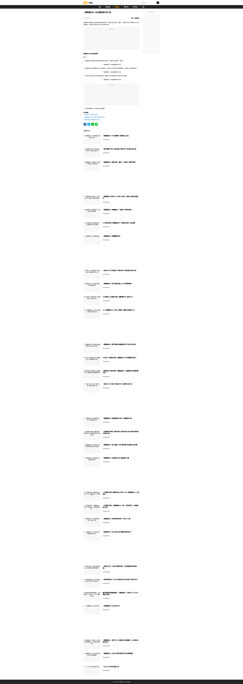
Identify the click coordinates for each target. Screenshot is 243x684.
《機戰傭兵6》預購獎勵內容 (111, 236)
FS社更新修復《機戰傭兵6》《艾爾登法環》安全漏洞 (119, 223)
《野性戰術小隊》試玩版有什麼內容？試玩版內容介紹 (119, 149)
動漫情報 (108, 7)
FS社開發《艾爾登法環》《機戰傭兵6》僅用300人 (118, 297)
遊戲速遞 (117, 7)
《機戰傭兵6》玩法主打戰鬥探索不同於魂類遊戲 (118, 653)
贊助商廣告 (111, 29)
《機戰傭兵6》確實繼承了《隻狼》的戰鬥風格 (117, 209)
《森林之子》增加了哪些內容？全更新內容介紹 (117, 384)
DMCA (125, 681)
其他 (143, 7)
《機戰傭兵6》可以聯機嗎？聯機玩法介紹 (116, 136)
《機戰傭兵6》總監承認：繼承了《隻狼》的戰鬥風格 (119, 162)
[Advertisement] (151, 32)
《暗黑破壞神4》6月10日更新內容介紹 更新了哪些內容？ (120, 579)
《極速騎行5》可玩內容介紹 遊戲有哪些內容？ (117, 532)
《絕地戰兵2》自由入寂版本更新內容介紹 (94, 117)
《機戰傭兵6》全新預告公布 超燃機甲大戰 (116, 458)
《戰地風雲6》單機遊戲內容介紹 (92, 119)
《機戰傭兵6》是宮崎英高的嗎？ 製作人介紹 (116, 518)
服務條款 (121, 681)
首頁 (100, 7)
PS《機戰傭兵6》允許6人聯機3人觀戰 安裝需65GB (119, 310)
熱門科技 (135, 7)
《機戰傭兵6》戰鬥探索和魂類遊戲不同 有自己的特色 (119, 344)
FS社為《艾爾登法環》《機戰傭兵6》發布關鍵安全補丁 (120, 357)
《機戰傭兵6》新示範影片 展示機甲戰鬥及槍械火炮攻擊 (120, 445)
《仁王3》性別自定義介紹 (111, 666)
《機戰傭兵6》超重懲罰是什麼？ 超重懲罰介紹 (117, 418)
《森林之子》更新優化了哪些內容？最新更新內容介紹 (119, 270)
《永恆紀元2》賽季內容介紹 (91, 114)
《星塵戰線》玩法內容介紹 (111, 606)
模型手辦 (126, 7)
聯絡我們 (128, 681)
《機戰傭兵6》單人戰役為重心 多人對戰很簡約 (117, 283)
